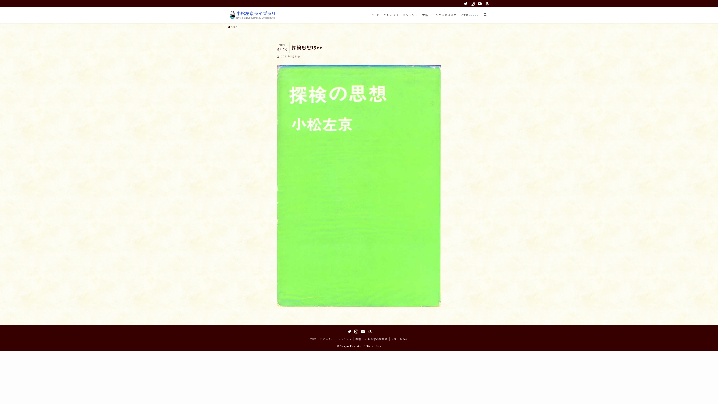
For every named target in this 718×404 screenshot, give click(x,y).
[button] (485, 15)
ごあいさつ (327, 339)
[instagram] (472, 3)
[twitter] (465, 3)
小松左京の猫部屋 (376, 339)
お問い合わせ (399, 339)
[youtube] (479, 3)
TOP (313, 339)
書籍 (358, 339)
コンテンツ (345, 339)
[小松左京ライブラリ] (253, 15)
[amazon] (486, 3)
